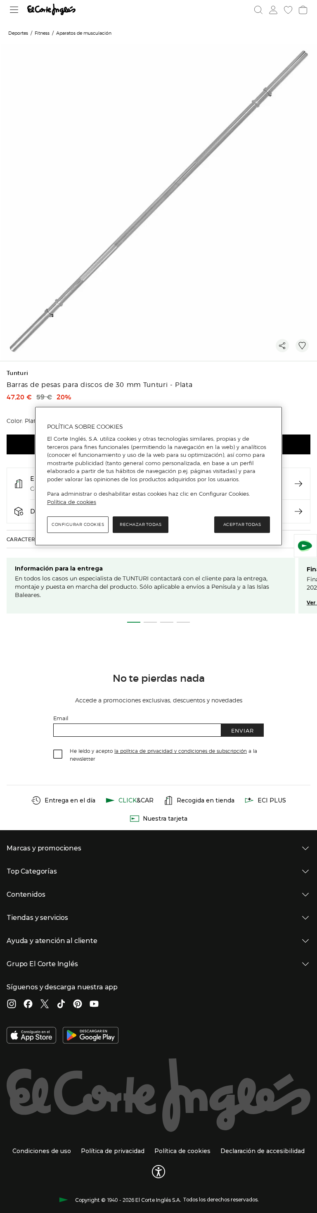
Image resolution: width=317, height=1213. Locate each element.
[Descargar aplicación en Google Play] (90, 1036)
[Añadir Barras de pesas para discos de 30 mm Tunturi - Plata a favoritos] (302, 345)
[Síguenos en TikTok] (61, 1004)
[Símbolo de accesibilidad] (158, 1171)
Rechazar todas (140, 525)
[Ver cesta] (303, 10)
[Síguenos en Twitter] (45, 1004)
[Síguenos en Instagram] (12, 1004)
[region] (158, 476)
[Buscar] (258, 10)
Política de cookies (71, 502)
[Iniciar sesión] (273, 10)
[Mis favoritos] (288, 10)
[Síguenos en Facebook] (28, 1004)
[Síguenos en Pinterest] (78, 1004)
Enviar (242, 730)
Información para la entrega (59, 568)
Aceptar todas (242, 525)
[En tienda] (298, 484)
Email (61, 718)
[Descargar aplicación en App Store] (31, 1036)
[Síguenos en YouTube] (94, 1004)
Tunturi (17, 373)
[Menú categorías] (14, 9)
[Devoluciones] (298, 511)
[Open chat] (305, 545)
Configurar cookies (78, 525)
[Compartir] (282, 345)
